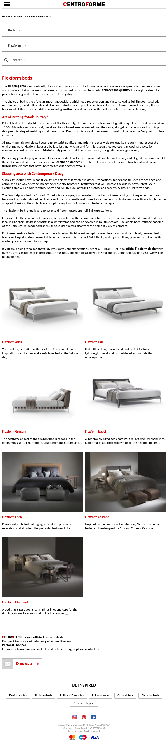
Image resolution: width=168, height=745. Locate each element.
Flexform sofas (18, 695)
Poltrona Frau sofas (72, 695)
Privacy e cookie (75, 731)
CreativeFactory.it (92, 731)
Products (19, 16)
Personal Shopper (84, 703)
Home (6, 16)
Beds (32, 16)
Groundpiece (125, 695)
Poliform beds (43, 695)
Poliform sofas (100, 695)
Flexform (44, 16)
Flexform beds (150, 695)
